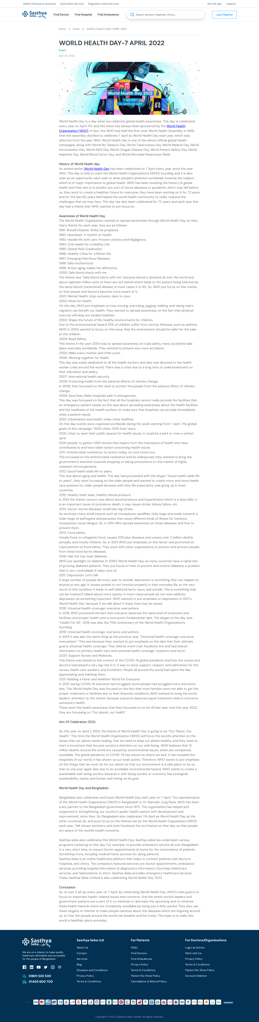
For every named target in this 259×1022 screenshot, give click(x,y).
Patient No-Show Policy (145, 976)
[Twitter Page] (46, 967)
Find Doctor (61, 14)
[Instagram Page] (53, 967)
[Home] (34, 14)
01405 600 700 (41, 982)
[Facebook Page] (24, 967)
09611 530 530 (40, 976)
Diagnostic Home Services (103, 3)
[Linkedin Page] (31, 967)
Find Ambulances (141, 959)
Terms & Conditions (89, 981)
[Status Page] (60, 967)
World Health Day (96, 169)
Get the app (214, 3)
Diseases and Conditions (92, 970)
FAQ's (134, 947)
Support (231, 3)
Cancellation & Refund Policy (149, 981)
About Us (82, 947)
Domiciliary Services (72, 3)
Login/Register (224, 14)
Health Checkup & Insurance (39, 3)
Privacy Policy (85, 976)
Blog (79, 964)
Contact (82, 953)
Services (82, 959)
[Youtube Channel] (38, 967)
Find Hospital (83, 14)
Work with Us (193, 953)
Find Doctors (139, 953)
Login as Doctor (195, 947)
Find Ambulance (108, 14)
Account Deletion (196, 976)
